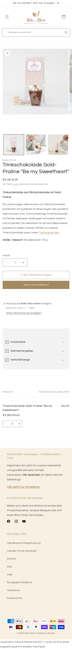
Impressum (13, 590)
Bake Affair (30, 633)
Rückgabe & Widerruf (19, 582)
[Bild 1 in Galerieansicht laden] (13, 144)
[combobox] (36, 32)
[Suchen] (66, 32)
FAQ (9, 567)
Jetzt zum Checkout (36, 285)
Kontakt (11, 559)
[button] (7, 17)
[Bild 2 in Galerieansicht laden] (36, 144)
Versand (16, 184)
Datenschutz (14, 598)
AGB (9, 574)
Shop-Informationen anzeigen (23, 313)
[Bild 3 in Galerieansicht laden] (58, 144)
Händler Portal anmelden (22, 551)
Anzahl (6, 255)
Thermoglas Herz (49, 232)
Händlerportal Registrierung (23, 543)
